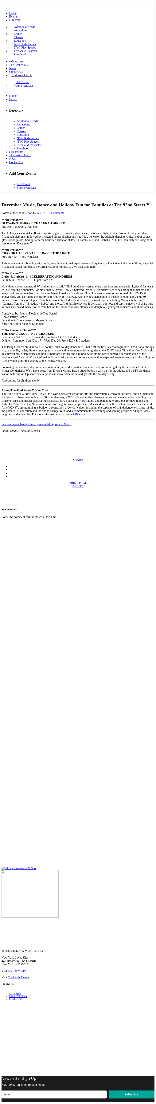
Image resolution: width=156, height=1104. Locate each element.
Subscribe (131, 1094)
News (28, 213)
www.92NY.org (75, 414)
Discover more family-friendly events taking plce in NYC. (36, 424)
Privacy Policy (18, 996)
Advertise (15, 993)
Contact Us (16, 999)
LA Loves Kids (17, 970)
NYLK (41, 213)
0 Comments (56, 213)
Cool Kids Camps (18, 977)
